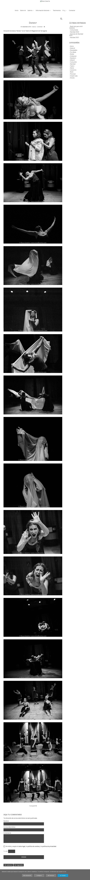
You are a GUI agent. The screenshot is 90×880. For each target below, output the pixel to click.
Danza (34, 26)
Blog (63, 10)
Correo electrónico (9, 827)
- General (72, 48)
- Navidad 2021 (74, 37)
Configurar (39, 875)
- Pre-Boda (72, 52)
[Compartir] (44, 27)
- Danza (71, 68)
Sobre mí (23, 10)
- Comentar (39, 26)
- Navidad (72, 64)
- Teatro (71, 66)
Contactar (72, 10)
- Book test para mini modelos (76, 27)
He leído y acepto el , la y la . (30, 846)
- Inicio (71, 46)
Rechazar (51, 875)
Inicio (16, 10)
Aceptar (63, 875)
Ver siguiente (18, 865)
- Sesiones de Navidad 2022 (76, 34)
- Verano (72, 78)
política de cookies (33, 846)
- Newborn (72, 58)
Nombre (6, 821)
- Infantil (72, 60)
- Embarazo (72, 56)
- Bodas (71, 54)
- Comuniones (73, 30)
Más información (27, 875)
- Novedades (73, 50)
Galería (30, 10)
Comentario (7, 833)
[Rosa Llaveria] (45, 4)
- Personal (72, 74)
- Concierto (72, 70)
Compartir (32, 806)
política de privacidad (49, 846)
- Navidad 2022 (74, 32)
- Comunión (73, 62)
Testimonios (57, 10)
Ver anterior (8, 865)
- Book (71, 72)
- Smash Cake (73, 76)
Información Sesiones (42, 10)
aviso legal (22, 846)
